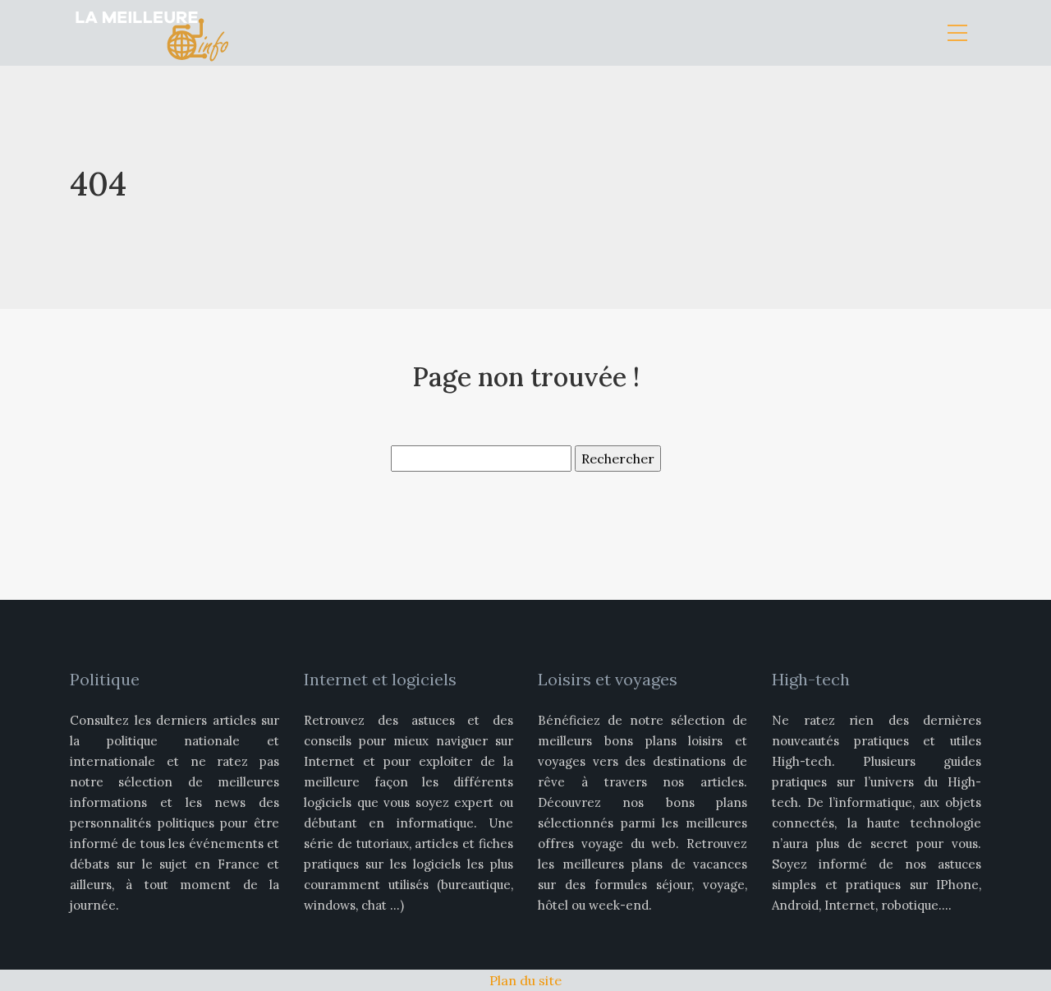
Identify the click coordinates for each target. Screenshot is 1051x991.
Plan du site (525, 980)
